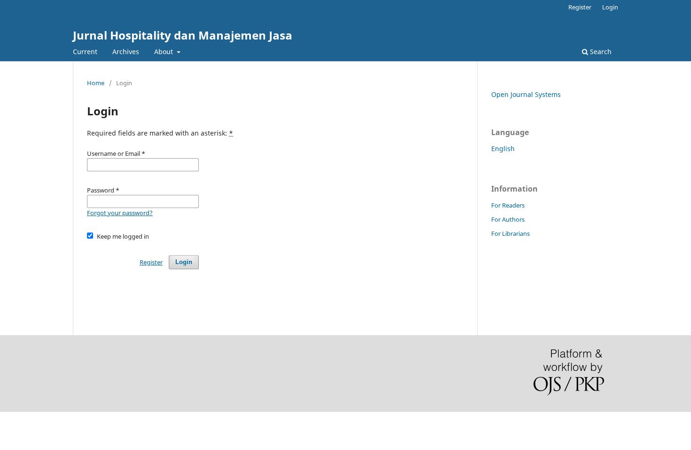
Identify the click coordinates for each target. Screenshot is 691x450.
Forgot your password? (120, 213)
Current (85, 51)
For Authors (508, 219)
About (164, 51)
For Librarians (510, 233)
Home (95, 83)
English (503, 148)
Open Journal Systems (526, 94)
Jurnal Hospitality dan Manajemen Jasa (182, 35)
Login (610, 7)
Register (579, 7)
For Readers (508, 205)
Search (600, 51)
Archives (125, 51)
